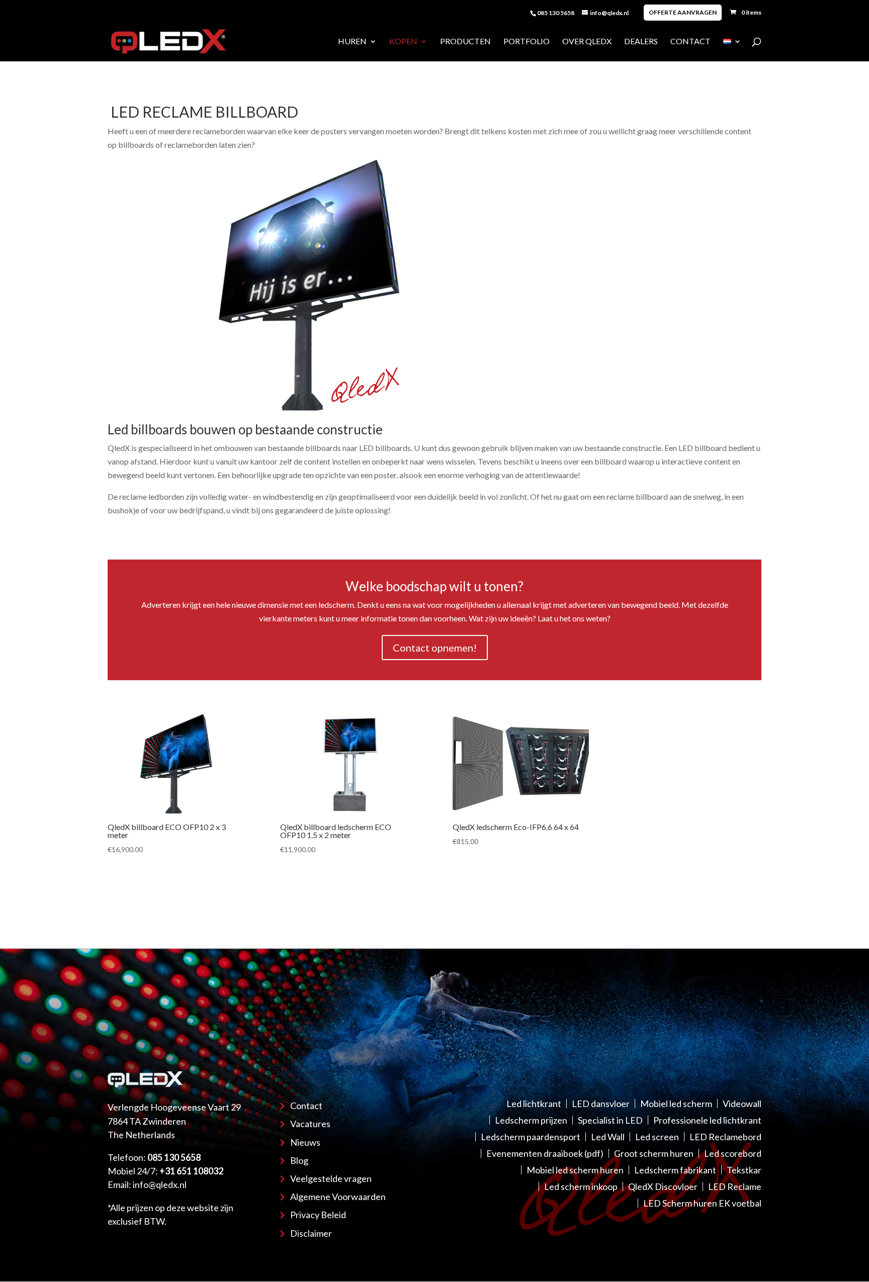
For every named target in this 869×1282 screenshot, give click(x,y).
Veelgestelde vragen (331, 1178)
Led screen (657, 1136)
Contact (690, 42)
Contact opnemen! (435, 648)
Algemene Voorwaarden (338, 1196)
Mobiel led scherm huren (575, 1169)
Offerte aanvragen (683, 12)
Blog (299, 1160)
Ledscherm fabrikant (675, 1169)
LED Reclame (734, 1186)
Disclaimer (311, 1233)
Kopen (403, 42)
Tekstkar (744, 1169)
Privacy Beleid (318, 1214)
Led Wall (608, 1136)
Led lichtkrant (533, 1103)
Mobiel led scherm (676, 1103)
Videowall (742, 1103)
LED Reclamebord (725, 1136)
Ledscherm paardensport (530, 1136)
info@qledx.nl (160, 1184)
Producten (465, 42)
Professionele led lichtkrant (707, 1120)
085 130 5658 (555, 13)
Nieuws (305, 1142)
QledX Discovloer (663, 1186)
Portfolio (526, 42)
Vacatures (310, 1123)
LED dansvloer (601, 1103)
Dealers (641, 42)
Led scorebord (732, 1153)
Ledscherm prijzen (531, 1120)
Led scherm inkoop (581, 1186)
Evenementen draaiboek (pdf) (544, 1153)
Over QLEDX (587, 42)
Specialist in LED (610, 1120)
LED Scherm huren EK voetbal (702, 1203)
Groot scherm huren (653, 1153)
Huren (352, 42)
